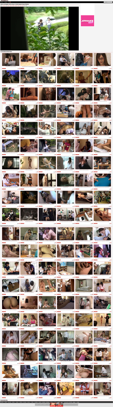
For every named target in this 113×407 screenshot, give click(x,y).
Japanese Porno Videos (74, 402)
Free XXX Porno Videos (77, 402)
